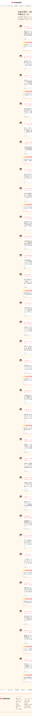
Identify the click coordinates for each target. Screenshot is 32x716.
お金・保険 (18, 701)
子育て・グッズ (19, 700)
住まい (17, 703)
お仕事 (17, 704)
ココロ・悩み (27, 700)
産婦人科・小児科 (28, 704)
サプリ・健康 (18, 709)
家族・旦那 (26, 701)
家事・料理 (18, 706)
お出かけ (26, 703)
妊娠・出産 (18, 698)
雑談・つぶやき (27, 707)
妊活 (17, 707)
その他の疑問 (27, 706)
